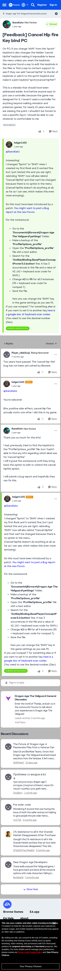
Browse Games (13, 912)
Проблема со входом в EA (29, 774)
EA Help (8, 918)
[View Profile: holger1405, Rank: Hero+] (6, 384)
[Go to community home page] (14, 5)
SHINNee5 (18, 762)
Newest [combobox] (51, 343)
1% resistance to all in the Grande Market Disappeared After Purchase (34, 833)
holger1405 (20, 142)
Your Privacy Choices (30, 966)
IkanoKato (18, 22)
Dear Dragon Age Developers (30, 862)
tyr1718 (17, 820)
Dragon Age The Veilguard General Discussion (26, 13)
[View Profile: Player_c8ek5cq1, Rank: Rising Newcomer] (6, 354)
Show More (32, 889)
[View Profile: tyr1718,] (8, 807)
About (24, 918)
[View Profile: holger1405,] (9, 144)
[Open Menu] (56, 13)
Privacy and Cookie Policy (30, 952)
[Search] (33, 5)
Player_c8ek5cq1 (21, 352)
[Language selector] (25, 5)
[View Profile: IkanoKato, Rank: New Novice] (7, 24)
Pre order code (22, 804)
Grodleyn (17, 792)
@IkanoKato (13, 151)
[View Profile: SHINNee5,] (8, 746)
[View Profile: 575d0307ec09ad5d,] (8, 834)
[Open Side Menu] (4, 4)
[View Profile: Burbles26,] (8, 864)
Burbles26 (18, 877)
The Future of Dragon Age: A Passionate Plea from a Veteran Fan (33, 746)
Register (42, 4)
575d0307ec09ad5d (23, 850)
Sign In (53, 4)
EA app (34, 912)
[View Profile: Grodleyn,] (8, 777)
